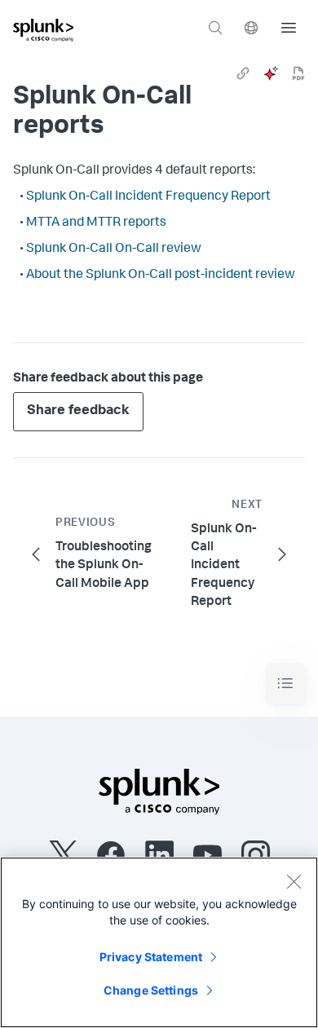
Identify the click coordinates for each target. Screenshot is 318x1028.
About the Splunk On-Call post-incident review (160, 275)
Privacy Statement (150, 957)
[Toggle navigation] (285, 684)
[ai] (270, 73)
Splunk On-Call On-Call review (113, 249)
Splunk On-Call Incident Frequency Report (148, 197)
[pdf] (298, 73)
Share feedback (78, 411)
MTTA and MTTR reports (96, 223)
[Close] (293, 881)
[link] (243, 73)
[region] (159, 942)
